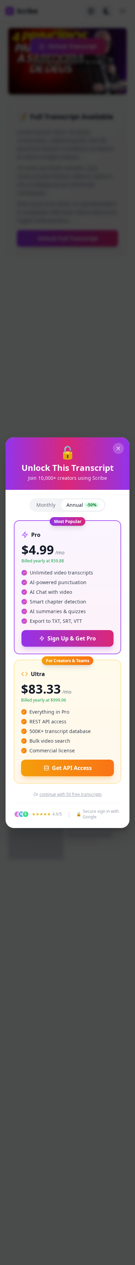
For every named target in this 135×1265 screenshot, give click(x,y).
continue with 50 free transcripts (70, 794)
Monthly (45, 505)
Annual (81, 505)
